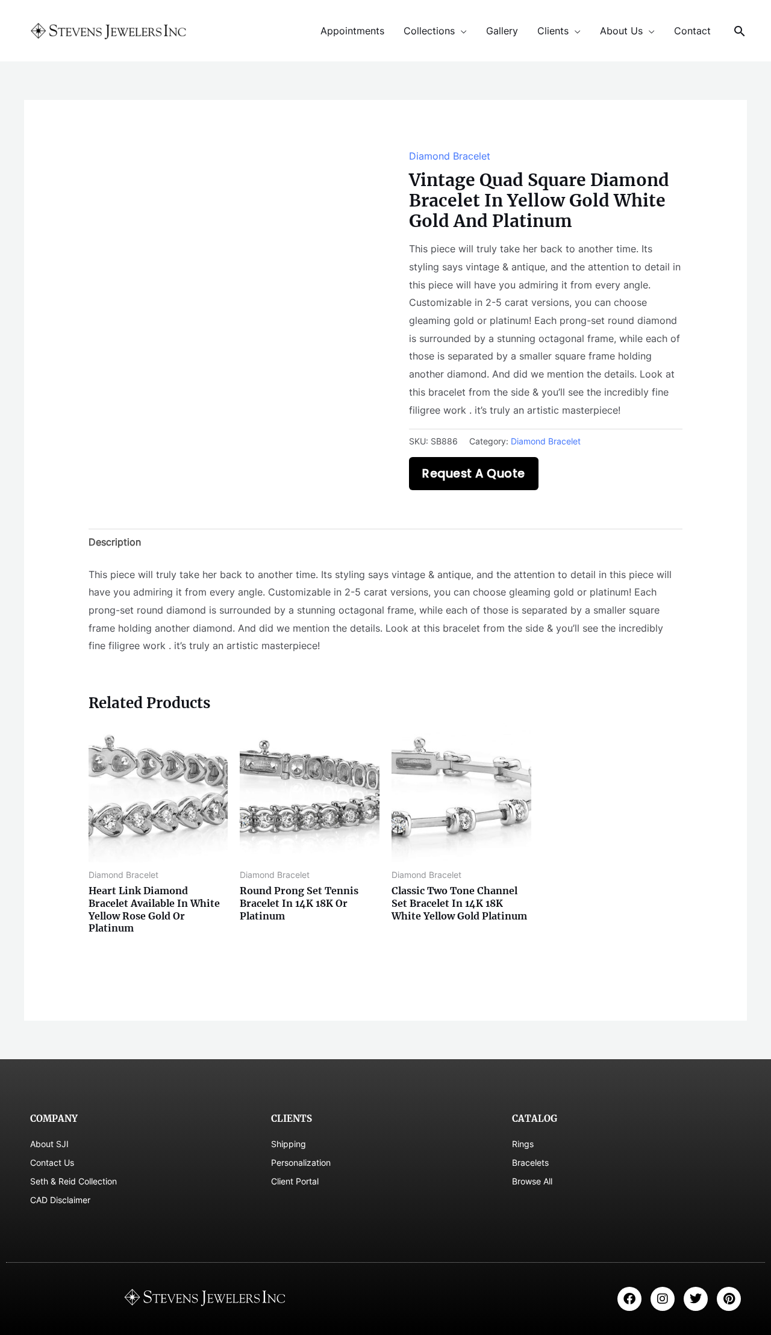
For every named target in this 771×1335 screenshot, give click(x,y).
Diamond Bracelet (449, 156)
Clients (553, 31)
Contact (692, 31)
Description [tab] (115, 542)
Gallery (502, 31)
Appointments (352, 31)
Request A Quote (473, 473)
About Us (621, 31)
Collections (429, 31)
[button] (739, 31)
